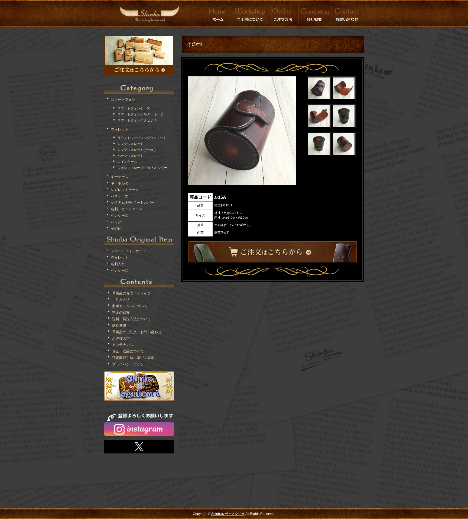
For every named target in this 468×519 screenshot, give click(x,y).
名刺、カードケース (126, 209)
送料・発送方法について (131, 319)
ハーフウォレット (131, 156)
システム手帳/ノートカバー (132, 202)
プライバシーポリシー (129, 364)
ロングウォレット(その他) (136, 150)
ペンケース (119, 215)
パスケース (119, 196)
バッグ (116, 222)
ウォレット (119, 129)
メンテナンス (122, 345)
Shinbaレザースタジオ (228, 514)
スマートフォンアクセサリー (139, 120)
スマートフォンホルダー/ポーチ (141, 114)
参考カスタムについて (129, 306)
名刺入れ (118, 264)
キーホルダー (121, 183)
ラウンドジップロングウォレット (142, 138)
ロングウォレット (131, 144)
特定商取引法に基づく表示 (133, 358)
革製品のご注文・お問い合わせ (136, 332)
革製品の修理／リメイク (131, 293)
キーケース (119, 177)
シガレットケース (125, 190)
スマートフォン (123, 100)
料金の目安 (121, 312)
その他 (116, 228)
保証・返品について (128, 351)
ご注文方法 (121, 300)
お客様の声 (121, 338)
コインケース (127, 162)
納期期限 (119, 325)
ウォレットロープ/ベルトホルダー (142, 168)
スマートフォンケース (134, 108)
